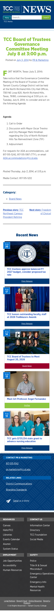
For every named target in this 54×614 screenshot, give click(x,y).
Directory (35, 530)
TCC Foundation (38, 534)
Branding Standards (16, 489)
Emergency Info (38, 582)
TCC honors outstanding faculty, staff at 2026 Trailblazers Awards (26, 316)
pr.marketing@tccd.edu (18, 469)
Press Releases (27, 281)
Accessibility (9, 565)
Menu (7, 18)
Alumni (6, 544)
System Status (10, 548)
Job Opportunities (12, 560)
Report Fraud (21, 601)
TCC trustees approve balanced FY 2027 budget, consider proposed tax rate (26, 271)
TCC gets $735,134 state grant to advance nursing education (24, 440)
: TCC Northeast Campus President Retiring (13, 213)
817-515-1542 (12, 463)
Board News (15, 198)
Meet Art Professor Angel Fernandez (26, 399)
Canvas (6, 525)
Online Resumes (35, 601)
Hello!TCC (8, 530)
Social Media (36, 539)
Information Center (40, 525)
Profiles (27, 405)
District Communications (19, 483)
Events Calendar (11, 539)
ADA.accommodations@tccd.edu (20, 158)
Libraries (7, 534)
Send (15, 500)
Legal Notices (9, 601)
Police (33, 560)
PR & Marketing (40, 60)
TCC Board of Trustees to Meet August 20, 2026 (23, 358)
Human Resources (12, 570)
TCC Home (8, 21)
